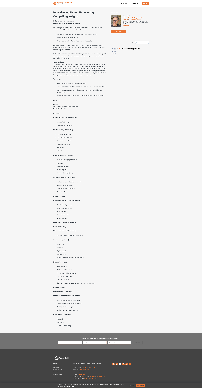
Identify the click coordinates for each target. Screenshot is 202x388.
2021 (91, 367)
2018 (100, 376)
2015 (88, 370)
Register (118, 31)
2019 (97, 376)
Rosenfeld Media (57, 374)
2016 (84, 370)
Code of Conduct (57, 370)
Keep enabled (140, 385)
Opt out (132, 385)
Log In (145, 3)
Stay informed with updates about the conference (100, 339)
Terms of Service (57, 372)
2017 (104, 376)
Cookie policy (70, 386)
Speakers (124, 3)
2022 (87, 367)
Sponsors (134, 3)
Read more (126, 25)
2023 (84, 367)
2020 (94, 367)
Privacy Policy (56, 367)
